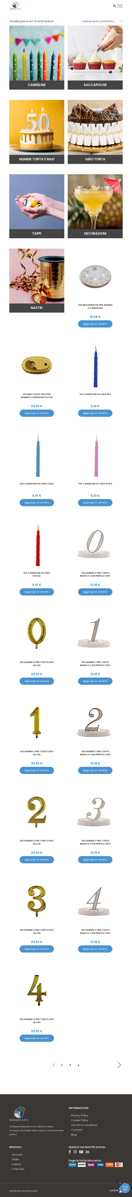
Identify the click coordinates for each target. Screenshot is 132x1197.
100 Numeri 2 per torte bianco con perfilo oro (95, 753)
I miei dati (18, 1169)
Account (17, 1154)
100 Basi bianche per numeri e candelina (95, 306)
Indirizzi (16, 1164)
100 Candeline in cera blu (95, 394)
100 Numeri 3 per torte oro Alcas (37, 931)
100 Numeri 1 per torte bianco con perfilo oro (95, 664)
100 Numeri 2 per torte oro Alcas (37, 842)
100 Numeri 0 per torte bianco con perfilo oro (95, 574)
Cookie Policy (79, 1120)
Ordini (15, 1159)
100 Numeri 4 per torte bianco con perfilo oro (95, 931)
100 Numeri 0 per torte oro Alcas (37, 664)
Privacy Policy (79, 1115)
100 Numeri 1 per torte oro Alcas (36, 753)
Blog (74, 1134)
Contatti (76, 1130)
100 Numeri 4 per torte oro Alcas (37, 1021)
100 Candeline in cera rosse (36, 574)
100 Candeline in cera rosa (95, 483)
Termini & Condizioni (84, 1125)
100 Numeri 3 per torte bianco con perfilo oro (95, 842)
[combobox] (101, 21)
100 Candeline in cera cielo (37, 483)
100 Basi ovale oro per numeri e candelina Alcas (37, 396)
